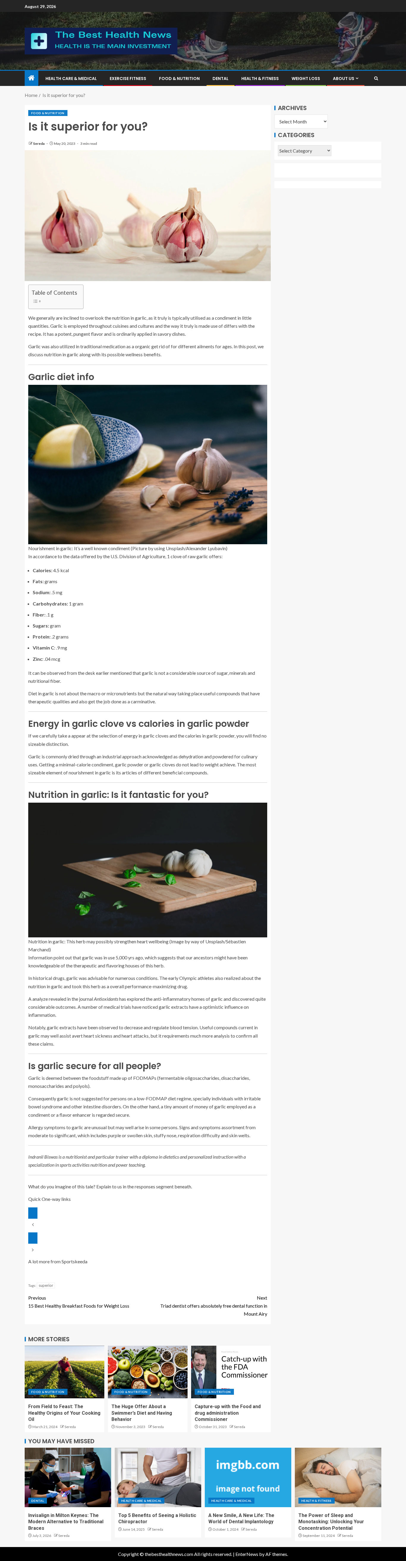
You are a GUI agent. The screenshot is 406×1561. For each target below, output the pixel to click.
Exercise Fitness (128, 78)
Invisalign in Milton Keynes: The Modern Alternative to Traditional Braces (65, 1522)
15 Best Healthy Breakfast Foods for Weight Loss (78, 1302)
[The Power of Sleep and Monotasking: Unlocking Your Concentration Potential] (338, 1477)
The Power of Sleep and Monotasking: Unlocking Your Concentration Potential (331, 1522)
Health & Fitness (260, 78)
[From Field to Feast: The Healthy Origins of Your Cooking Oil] (64, 1372)
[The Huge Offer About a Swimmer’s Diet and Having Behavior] (148, 1372)
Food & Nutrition (179, 78)
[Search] (376, 78)
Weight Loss (306, 78)
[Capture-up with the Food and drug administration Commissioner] (231, 1372)
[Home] (31, 78)
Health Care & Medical (71, 78)
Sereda (39, 143)
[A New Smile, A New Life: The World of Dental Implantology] (248, 1477)
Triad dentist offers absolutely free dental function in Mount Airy (213, 1306)
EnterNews (246, 1554)
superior (46, 1285)
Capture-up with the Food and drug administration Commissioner (228, 1413)
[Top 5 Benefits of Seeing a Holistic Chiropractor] (158, 1477)
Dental (221, 78)
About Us (343, 78)
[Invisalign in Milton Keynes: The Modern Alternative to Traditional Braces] (68, 1477)
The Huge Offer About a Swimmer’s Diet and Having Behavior (141, 1413)
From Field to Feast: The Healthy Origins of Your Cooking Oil (64, 1413)
